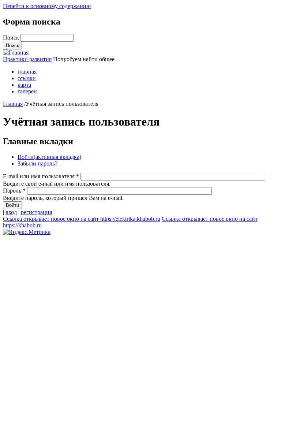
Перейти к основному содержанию (47, 6)
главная (27, 71)
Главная (13, 104)
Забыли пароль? (37, 163)
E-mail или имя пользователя (41, 176)
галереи (27, 91)
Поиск (11, 37)
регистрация (36, 212)
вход (11, 212)
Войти (49, 157)
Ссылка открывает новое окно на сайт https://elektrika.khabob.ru (81, 219)
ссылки (27, 78)
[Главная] (16, 52)
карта (24, 85)
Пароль (14, 190)
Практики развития (27, 59)
